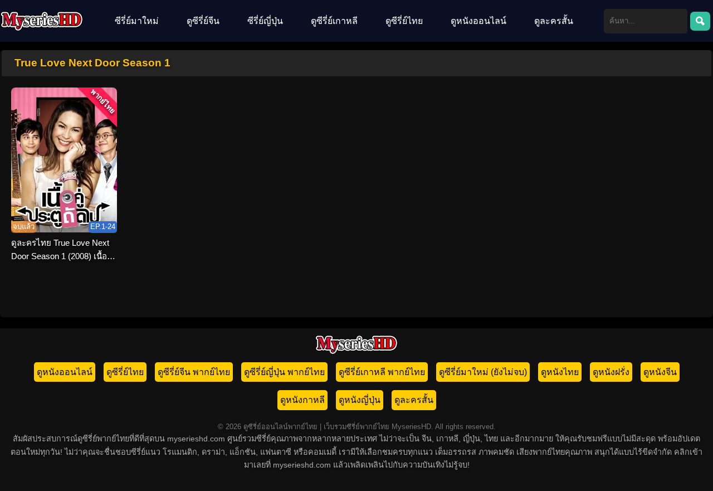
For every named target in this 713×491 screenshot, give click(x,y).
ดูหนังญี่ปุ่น (359, 400)
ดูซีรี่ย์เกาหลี (334, 21)
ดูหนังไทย (560, 372)
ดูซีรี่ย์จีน (203, 21)
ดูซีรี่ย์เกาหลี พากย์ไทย (382, 372)
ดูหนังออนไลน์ (478, 21)
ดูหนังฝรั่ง (611, 372)
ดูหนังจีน (660, 372)
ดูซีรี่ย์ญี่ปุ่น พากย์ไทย (284, 372)
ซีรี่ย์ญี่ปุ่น (265, 21)
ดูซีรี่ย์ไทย (404, 21)
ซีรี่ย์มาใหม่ (137, 21)
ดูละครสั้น (553, 21)
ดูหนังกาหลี (302, 400)
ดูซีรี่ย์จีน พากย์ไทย (194, 372)
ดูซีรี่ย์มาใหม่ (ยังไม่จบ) (483, 372)
